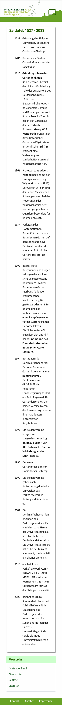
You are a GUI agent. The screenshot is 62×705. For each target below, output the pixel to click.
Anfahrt (29, 701)
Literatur (14, 685)
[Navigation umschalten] (52, 12)
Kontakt (14, 701)
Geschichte (15, 674)
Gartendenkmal (18, 668)
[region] (31, 339)
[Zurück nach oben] (56, 698)
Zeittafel (13, 680)
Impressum (45, 701)
